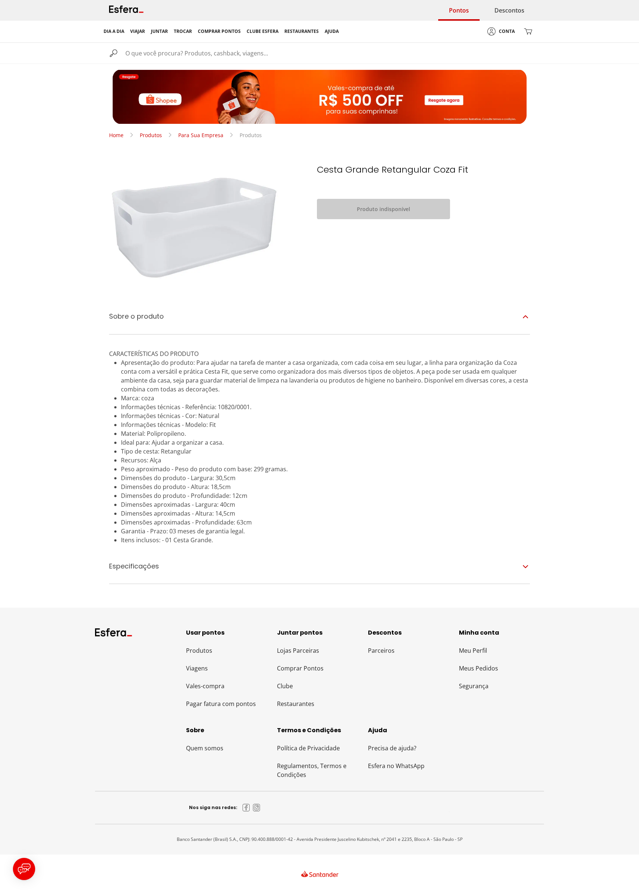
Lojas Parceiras (298, 650)
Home (116, 135)
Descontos (509, 10)
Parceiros (381, 650)
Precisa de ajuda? (392, 748)
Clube (285, 686)
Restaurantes (295, 704)
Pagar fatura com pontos (221, 704)
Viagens (197, 668)
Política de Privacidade (308, 748)
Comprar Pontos (300, 668)
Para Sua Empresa (200, 135)
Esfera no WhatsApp (396, 766)
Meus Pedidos (478, 668)
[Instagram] (256, 807)
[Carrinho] (528, 31)
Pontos (459, 10)
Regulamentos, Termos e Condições (311, 770)
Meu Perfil (473, 650)
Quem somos (204, 748)
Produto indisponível (383, 209)
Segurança (473, 686)
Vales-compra (205, 686)
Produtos (151, 135)
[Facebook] (246, 807)
